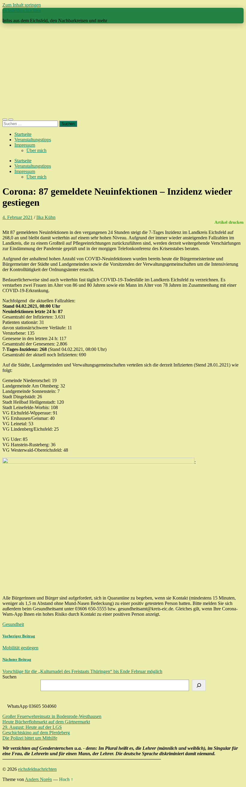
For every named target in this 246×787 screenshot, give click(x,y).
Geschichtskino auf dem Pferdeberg (36, 732)
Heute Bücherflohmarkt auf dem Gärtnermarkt (46, 721)
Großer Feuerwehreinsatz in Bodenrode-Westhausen (51, 716)
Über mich (36, 150)
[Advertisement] (123, 70)
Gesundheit (13, 624)
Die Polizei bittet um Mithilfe (29, 738)
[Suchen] (199, 685)
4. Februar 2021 (17, 217)
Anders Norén (38, 779)
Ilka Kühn (46, 217)
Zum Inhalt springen (21, 4)
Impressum (24, 145)
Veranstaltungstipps (32, 139)
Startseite (23, 134)
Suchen (9, 676)
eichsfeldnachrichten (21, 10)
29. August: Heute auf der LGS (32, 727)
